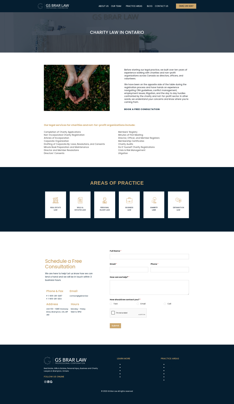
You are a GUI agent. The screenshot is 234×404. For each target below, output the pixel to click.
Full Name (115, 251)
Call (169, 304)
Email (113, 264)
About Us (104, 6)
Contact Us (161, 6)
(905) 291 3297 (186, 6)
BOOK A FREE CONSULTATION (142, 109)
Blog (149, 6)
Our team (116, 6)
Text (115, 304)
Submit (115, 325)
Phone (154, 264)
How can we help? (119, 277)
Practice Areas (134, 6)
